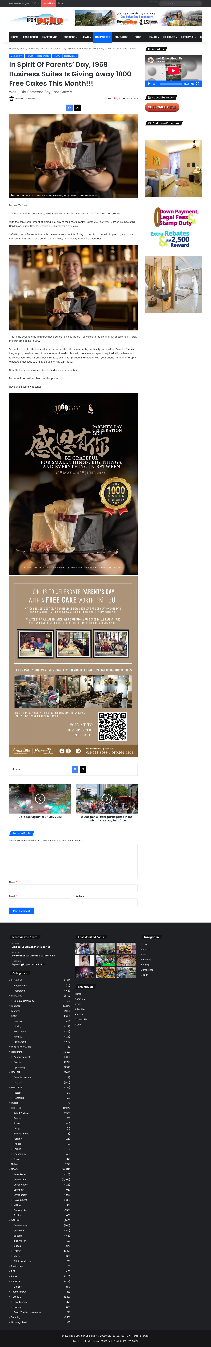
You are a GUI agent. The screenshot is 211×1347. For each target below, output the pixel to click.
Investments (20, 985)
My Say (18, 1256)
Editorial (18, 1235)
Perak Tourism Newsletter (28, 1312)
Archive (79, 1014)
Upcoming (19, 1067)
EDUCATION (121, 37)
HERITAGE (169, 37)
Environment (20, 1194)
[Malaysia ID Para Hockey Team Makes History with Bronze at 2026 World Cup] (84, 948)
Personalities (20, 1210)
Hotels (17, 1307)
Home (14, 37)
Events (17, 1062)
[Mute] (192, 83)
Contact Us (81, 1019)
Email (13, 896)
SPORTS (15, 1281)
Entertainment (21, 1133)
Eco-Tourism (20, 1302)
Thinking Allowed (23, 1261)
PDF (13, 1271)
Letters (17, 1251)
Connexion (19, 1230)
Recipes (18, 1036)
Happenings (43, 55)
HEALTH (152, 37)
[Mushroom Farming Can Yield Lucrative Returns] (105, 948)
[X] (77, 108)
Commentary (21, 1225)
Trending (15, 1317)
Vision (78, 1004)
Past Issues (30, 37)
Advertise (80, 1009)
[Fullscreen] (197, 83)
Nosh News (20, 1031)
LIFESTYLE (187, 37)
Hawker (18, 1021)
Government (20, 1199)
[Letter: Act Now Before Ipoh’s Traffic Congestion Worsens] (126, 972)
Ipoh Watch (20, 1240)
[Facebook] (69, 108)
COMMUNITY (102, 37)
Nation (14, 1164)
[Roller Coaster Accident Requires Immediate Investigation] (84, 960)
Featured (15, 1006)
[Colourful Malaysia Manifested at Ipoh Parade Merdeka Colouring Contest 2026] (126, 960)
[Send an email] (22, 98)
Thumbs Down (18, 1291)
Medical (18, 1082)
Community (33, 48)
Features (15, 1011)
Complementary (22, 1077)
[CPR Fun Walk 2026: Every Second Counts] (105, 960)
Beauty (17, 1118)
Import (14, 1103)
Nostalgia (19, 1097)
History (17, 1092)
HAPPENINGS (49, 37)
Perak (14, 1276)
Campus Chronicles (24, 1000)
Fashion (18, 1138)
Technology (20, 1154)
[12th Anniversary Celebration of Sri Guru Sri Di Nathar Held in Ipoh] (105, 972)
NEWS (85, 37)
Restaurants (70, 55)
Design (17, 1128)
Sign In (78, 1024)
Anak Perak (20, 1174)
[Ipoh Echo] (39, 20)
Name (13, 882)
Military (17, 1205)
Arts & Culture (21, 1113)
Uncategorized (19, 1322)
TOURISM (16, 1296)
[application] (173, 71)
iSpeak (17, 1245)
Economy (19, 1189)
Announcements (22, 1057)
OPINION (15, 1220)
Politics (17, 1215)
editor (18, 98)
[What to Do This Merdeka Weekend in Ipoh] (84, 972)
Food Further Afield (21, 1046)
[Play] (149, 83)
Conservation (21, 1184)
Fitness (17, 1143)
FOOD (138, 37)
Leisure (17, 1148)
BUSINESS (69, 37)
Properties (19, 990)
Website (80, 896)
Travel (17, 1159)
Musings (18, 1026)
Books (17, 1123)
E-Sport (18, 1286)
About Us (80, 999)
